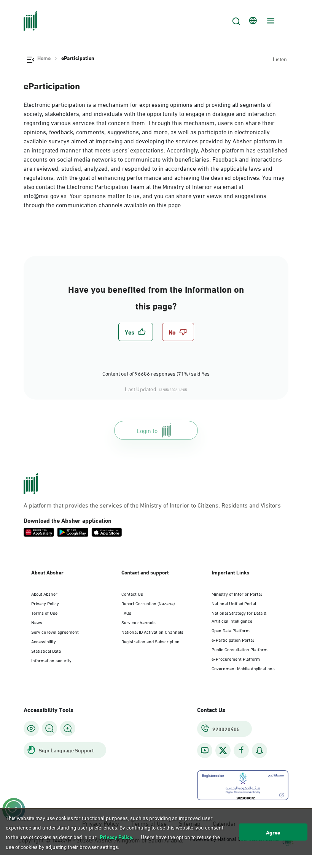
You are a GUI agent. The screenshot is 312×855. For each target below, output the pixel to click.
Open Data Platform (231, 630)
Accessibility (43, 641)
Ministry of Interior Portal (237, 593)
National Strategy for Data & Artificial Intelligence (239, 616)
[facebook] (241, 750)
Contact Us (132, 593)
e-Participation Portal (233, 639)
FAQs (126, 612)
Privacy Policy (45, 603)
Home (44, 58)
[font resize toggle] (49, 728)
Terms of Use (44, 612)
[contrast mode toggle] (31, 728)
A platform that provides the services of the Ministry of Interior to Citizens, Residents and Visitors (152, 504)
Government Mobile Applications (243, 668)
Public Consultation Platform (239, 649)
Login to (147, 430)
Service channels (138, 622)
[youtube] (204, 750)
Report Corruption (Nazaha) (148, 603)
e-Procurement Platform (236, 658)
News (36, 622)
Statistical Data (46, 650)
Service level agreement (55, 631)
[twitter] (223, 750)
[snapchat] (259, 750)
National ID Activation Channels (152, 631)
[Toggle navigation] (270, 21)
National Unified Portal (234, 603)
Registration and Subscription (150, 641)
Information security (51, 660)
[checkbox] (135, 332)
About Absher (44, 593)
